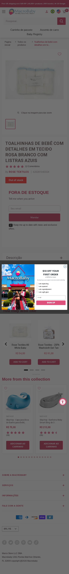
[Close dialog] (65, 266)
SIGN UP (51, 302)
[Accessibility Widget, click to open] (62, 402)
